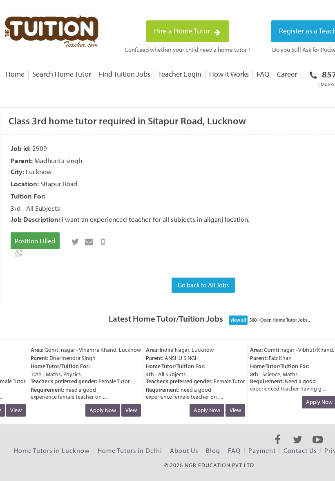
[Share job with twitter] (75, 242)
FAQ (263, 74)
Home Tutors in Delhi (130, 450)
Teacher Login (179, 74)
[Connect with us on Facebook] (277, 446)
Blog (213, 450)
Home (15, 74)
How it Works (229, 74)
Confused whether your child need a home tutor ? (187, 49)
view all (238, 320)
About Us (184, 450)
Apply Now (100, 410)
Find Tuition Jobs (124, 74)
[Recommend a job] (89, 242)
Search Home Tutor (61, 74)
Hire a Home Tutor (183, 30)
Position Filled (35, 240)
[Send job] (103, 242)
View (13, 410)
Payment (262, 450)
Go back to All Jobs (203, 285)
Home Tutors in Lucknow (52, 450)
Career (287, 74)
